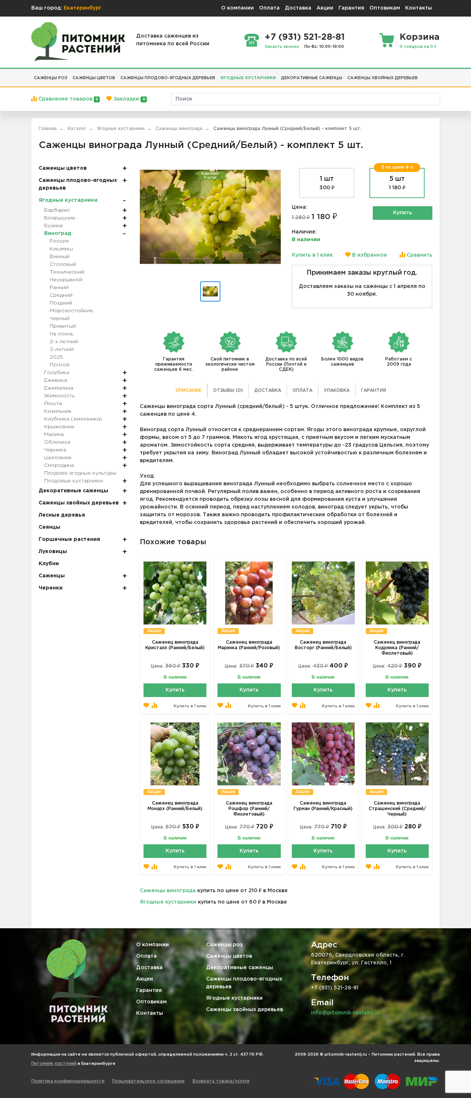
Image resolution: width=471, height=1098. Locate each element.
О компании (237, 8)
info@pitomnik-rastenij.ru (345, 1013)
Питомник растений (54, 1064)
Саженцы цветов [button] (93, 78)
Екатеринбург (83, 8)
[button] (422, 75)
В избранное (369, 255)
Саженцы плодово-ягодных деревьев (244, 983)
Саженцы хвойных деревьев (244, 1009)
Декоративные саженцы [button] (311, 78)
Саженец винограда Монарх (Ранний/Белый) (175, 806)
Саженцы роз (224, 945)
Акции (324, 8)
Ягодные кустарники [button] (248, 78)
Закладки (128, 99)
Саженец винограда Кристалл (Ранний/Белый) (175, 645)
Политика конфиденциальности (68, 1081)
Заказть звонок (282, 47)
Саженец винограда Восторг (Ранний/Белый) (323, 645)
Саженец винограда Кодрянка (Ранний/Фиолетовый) (397, 647)
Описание (189, 390)
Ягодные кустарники (168, 902)
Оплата (269, 8)
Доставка (298, 8)
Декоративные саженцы (239, 967)
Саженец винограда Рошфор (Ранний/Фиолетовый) (249, 808)
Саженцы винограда (168, 890)
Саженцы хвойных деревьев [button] (382, 78)
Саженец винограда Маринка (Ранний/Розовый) (249, 645)
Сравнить (418, 255)
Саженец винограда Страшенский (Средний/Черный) (397, 808)
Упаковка (337, 390)
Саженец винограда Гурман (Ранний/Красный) (323, 806)
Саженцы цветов (229, 956)
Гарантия (351, 8)
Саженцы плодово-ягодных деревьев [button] (167, 78)
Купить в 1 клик (312, 255)
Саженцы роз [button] (50, 78)
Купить (402, 213)
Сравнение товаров (67, 99)
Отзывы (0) (228, 390)
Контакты (418, 8)
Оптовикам (384, 8)
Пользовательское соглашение (148, 1081)
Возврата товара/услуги (220, 1081)
